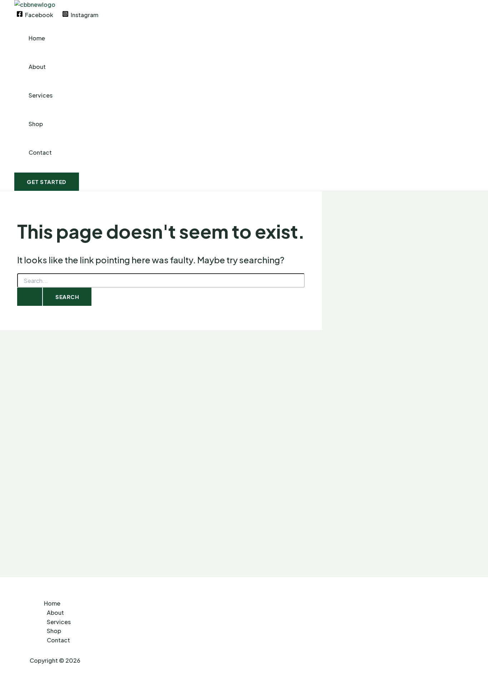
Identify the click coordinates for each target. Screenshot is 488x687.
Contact (40, 152)
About (37, 66)
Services (41, 95)
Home (37, 38)
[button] (46, 182)
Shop (36, 124)
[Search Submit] (29, 297)
